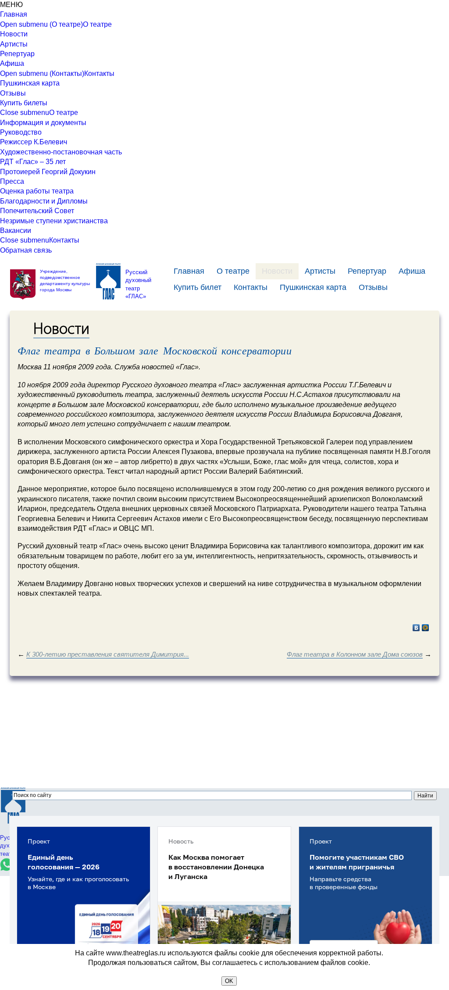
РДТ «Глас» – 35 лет (33, 161)
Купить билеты (23, 103)
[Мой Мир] (425, 627)
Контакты (99, 73)
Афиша (12, 63)
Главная (13, 14)
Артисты (14, 44)
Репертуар (17, 53)
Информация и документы (43, 122)
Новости (14, 34)
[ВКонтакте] (416, 627)
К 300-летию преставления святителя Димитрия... (107, 654)
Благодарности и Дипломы (44, 201)
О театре (97, 24)
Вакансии (15, 230)
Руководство (21, 132)
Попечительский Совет (37, 210)
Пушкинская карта (30, 83)
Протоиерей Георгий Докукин (48, 171)
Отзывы (13, 93)
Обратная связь (26, 250)
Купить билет (197, 287)
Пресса (12, 181)
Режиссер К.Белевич (33, 142)
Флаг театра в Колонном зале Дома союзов (355, 654)
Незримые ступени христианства (54, 221)
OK (229, 981)
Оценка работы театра (37, 191)
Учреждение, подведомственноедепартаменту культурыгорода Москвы (65, 280)
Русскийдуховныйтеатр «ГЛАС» (138, 284)
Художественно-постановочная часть (61, 152)
